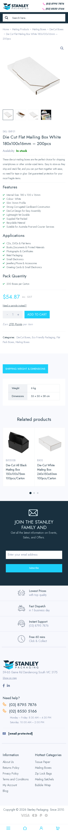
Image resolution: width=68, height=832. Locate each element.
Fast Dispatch (37, 606)
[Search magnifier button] (6, 18)
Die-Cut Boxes (56, 29)
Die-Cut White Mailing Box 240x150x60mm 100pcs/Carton (47, 471)
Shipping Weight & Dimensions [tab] (25, 369)
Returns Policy (11, 768)
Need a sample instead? (15, 305)
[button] (62, 48)
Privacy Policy (10, 773)
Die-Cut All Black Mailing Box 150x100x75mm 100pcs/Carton (16, 471)
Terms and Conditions (16, 779)
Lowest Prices (37, 591)
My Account (10, 785)
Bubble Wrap (43, 785)
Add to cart (37, 314)
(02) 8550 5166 (55, 8)
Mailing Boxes (39, 29)
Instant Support (38, 622)
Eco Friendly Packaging (43, 337)
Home (6, 29)
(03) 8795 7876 (55, 3)
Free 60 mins (37, 637)
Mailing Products (20, 29)
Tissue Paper (42, 762)
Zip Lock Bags (43, 773)
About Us (8, 762)
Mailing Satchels (44, 779)
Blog (5, 791)
